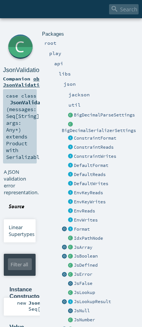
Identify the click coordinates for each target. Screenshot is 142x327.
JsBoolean (86, 256)
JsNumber (84, 319)
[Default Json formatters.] (70, 166)
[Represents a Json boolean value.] (70, 256)
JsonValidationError (29, 70)
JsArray (83, 247)
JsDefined (86, 265)
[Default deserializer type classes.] (70, 175)
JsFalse (83, 283)
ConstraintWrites (95, 156)
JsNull (82, 310)
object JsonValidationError (32, 81)
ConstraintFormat (95, 138)
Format (82, 229)
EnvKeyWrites (90, 201)
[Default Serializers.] (70, 184)
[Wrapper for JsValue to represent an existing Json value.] (70, 266)
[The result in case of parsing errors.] (70, 275)
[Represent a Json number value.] (70, 320)
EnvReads (84, 211)
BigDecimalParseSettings (104, 115)
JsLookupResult (92, 301)
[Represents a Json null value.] (70, 311)
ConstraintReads (94, 147)
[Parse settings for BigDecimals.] (70, 115)
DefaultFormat (91, 165)
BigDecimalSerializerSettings (99, 130)
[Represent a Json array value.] (70, 248)
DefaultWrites (91, 183)
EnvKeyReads (88, 192)
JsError (83, 274)
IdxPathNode (88, 238)
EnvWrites (86, 220)
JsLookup (84, 292)
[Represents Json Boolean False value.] (70, 284)
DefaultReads (90, 174)
